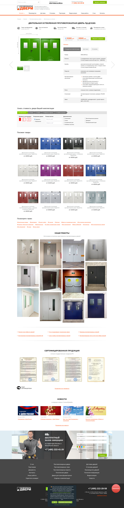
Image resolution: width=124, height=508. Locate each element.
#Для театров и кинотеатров (84, 222)
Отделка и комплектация (62, 478)
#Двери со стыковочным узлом (68, 222)
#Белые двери (36, 226)
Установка (52, 13)
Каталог (21, 13)
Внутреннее (38, 121)
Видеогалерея (73, 13)
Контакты (102, 13)
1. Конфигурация (22, 112)
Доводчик (88, 120)
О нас (94, 13)
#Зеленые (65, 44)
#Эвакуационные (39, 224)
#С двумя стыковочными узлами (52, 224)
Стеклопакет (67, 118)
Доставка (42, 13)
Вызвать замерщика (100, 2)
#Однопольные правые (22, 222)
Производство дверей (92, 470)
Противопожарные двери (62, 464)
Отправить (102, 455)
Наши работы (84, 13)
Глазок (66, 120)
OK (54, 502)
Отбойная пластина (69, 124)
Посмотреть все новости (62, 425)
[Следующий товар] (113, 65)
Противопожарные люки (62, 467)
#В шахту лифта (42, 222)
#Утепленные (86, 224)
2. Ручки (31, 112)
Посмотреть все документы (62, 388)
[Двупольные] (29, 119)
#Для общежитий (21, 226)
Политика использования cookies (62, 504)
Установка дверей (92, 467)
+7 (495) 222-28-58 (78, 3)
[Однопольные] (20, 119)
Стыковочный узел (68, 122)
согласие (84, 449)
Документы (32, 470)
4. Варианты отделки (48, 112)
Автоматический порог (91, 122)
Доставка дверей (91, 464)
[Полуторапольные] (23, 119)
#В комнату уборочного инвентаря (25, 224)
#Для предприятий (66, 224)
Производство (32, 13)
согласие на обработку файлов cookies (61, 492)
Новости (92, 478)
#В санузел (50, 222)
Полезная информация (91, 472)
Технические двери (62, 472)
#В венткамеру (33, 222)
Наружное (37, 119)
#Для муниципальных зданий (98, 224)
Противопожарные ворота (61, 470)
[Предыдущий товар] (11, 65)
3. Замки (38, 112)
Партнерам (62, 13)
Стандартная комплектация (72, 49)
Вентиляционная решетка (92, 118)
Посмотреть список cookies (65, 502)
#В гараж (29, 226)
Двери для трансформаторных (62, 475)
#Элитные (57, 222)
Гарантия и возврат (32, 478)
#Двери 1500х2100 (76, 224)
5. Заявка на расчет (60, 112)
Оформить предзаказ (97, 38)
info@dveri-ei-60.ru (55, 3)
